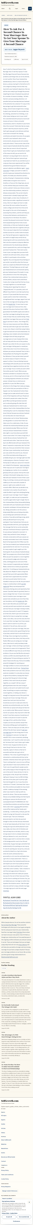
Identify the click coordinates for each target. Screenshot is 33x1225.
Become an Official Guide (8, 1157)
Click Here (17, 807)
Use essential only (24, 1217)
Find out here (25, 668)
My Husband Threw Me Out (11, 900)
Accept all (9, 1217)
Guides (3, 1124)
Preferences (16, 1221)
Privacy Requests (6, 1187)
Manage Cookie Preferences (9, 1191)
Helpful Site (11, 304)
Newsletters (4, 1148)
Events (3, 1153)
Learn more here (24, 465)
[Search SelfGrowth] (10, 8)
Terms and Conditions (7, 1175)
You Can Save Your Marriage (9, 925)
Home (3, 15)
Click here (9, 735)
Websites (3, 1144)
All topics (3, 1115)
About (3, 8)
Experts (3, 1120)
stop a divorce (23, 945)
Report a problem (7, 1198)
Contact (3, 1161)
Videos (3, 1133)
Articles (9, 15)
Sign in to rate (25, 59)
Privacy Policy (5, 1170)
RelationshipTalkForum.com (9, 957)
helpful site (21, 601)
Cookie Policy (5, 1179)
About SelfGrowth (6, 1140)
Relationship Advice (21, 15)
